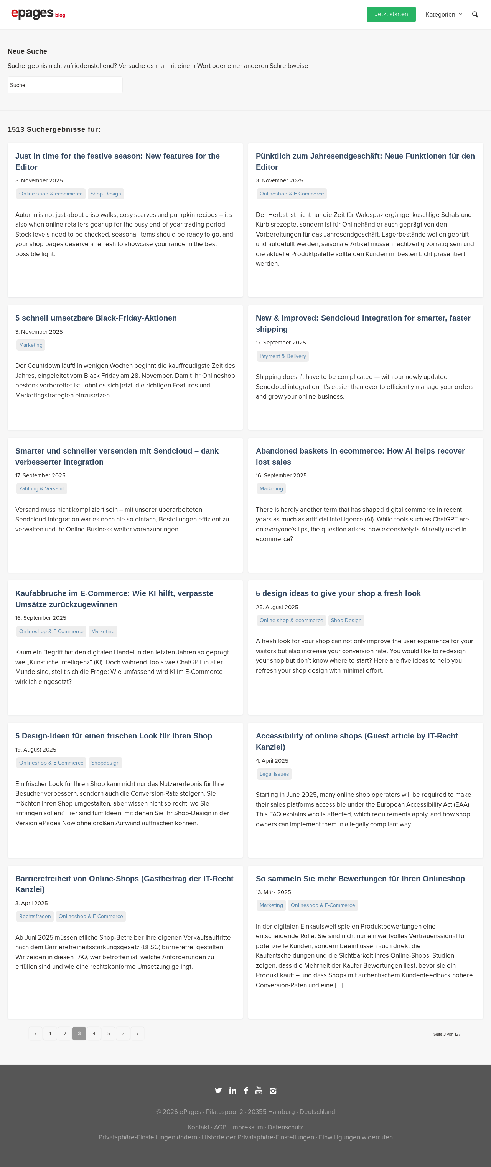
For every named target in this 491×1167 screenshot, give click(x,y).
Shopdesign (105, 763)
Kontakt (198, 1127)
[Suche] (475, 14)
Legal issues (274, 774)
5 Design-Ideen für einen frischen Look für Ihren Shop (113, 736)
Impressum (247, 1127)
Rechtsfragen (35, 916)
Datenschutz (285, 1127)
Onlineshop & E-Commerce (292, 193)
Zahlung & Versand (41, 488)
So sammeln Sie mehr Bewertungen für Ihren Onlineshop (360, 878)
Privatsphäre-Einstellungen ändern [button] (148, 1137)
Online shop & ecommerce (51, 193)
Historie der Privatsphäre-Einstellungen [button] (258, 1137)
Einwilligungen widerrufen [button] (356, 1137)
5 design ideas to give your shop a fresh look (338, 593)
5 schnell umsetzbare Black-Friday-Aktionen (96, 318)
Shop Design (106, 193)
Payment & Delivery (283, 356)
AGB (220, 1127)
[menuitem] (391, 14)
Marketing (31, 345)
